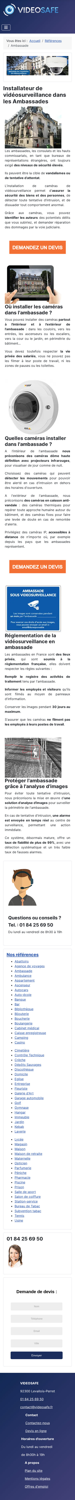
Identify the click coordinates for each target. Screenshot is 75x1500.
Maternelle (22, 1158)
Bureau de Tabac (27, 1206)
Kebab (19, 1127)
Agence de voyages (30, 966)
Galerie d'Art (24, 1093)
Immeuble (22, 1117)
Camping (21, 1038)
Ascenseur (22, 985)
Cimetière (22, 1050)
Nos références (23, 954)
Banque (20, 999)
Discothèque (24, 1069)
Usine (19, 1220)
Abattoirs (22, 961)
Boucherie (22, 1019)
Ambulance (23, 976)
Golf (18, 1103)
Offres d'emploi (36, 1486)
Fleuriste (21, 1088)
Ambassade (23, 971)
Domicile (21, 1074)
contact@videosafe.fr (36, 1407)
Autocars (21, 990)
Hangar (20, 1112)
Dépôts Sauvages (28, 1065)
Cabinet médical (27, 1028)
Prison (19, 1187)
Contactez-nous (37, 1423)
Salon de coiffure (28, 1197)
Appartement (25, 980)
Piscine (20, 1182)
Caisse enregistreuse (30, 1033)
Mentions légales (37, 1479)
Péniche (20, 1173)
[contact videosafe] (22, 887)
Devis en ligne (36, 1431)
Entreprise (22, 1084)
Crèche (20, 1060)
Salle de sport (25, 1192)
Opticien (21, 1163)
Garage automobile (29, 1098)
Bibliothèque (24, 1009)
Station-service (26, 1201)
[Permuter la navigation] (6, 27)
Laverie (20, 1131)
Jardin (19, 1122)
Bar (17, 1004)
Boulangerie (23, 1023)
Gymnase (22, 1108)
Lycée (19, 1139)
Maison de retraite (28, 1154)
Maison (20, 1149)
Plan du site (33, 1471)
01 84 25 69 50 (32, 1399)
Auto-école (23, 995)
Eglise (19, 1079)
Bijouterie (22, 1014)
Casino (20, 1042)
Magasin (21, 1144)
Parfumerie (23, 1168)
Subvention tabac (28, 1211)
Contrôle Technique (29, 1055)
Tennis (19, 1216)
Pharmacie (22, 1177)
